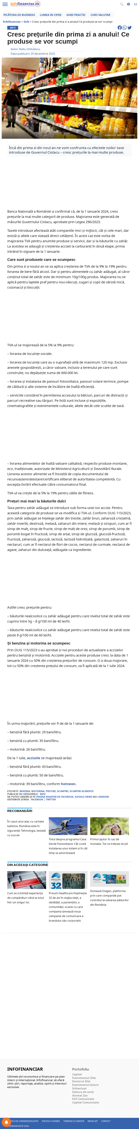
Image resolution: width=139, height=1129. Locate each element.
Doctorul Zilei (81, 1081)
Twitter (51, 799)
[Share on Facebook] (120, 29)
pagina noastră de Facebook (54, 796)
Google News (83, 796)
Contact (106, 1121)
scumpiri (62, 791)
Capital (77, 1074)
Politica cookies (51, 1121)
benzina (25, 791)
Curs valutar (100, 15)
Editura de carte (83, 1092)
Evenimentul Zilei (84, 1078)
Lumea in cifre (51, 15)
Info (43, 794)
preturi (51, 791)
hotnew (67, 784)
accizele (33, 758)
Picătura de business (19, 15)
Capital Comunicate (85, 1102)
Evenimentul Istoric (85, 1085)
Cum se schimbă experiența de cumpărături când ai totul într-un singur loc (25, 897)
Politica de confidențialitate (22, 1121)
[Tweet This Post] (129, 29)
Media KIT (93, 1121)
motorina (37, 791)
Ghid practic (76, 15)
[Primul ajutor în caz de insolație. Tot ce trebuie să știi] (109, 830)
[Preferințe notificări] (6, 1122)
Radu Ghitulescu (29, 49)
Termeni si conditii (73, 1121)
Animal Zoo (80, 1095)
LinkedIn (103, 796)
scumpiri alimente (82, 791)
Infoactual (79, 1088)
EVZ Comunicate (83, 1099)
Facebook (37, 799)
